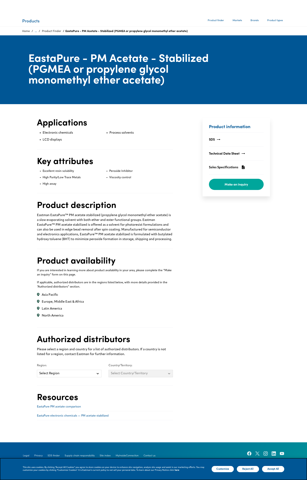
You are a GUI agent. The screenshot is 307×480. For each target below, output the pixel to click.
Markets (237, 20)
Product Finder (51, 31)
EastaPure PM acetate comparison (59, 406)
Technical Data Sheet (224, 153)
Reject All (247, 469)
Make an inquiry (236, 184)
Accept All (273, 469)
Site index (105, 455)
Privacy (38, 455)
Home (26, 31)
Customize (222, 469)
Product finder (216, 20)
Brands (255, 20)
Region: (42, 365)
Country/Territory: (120, 365)
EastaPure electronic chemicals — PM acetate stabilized (73, 415)
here (177, 470)
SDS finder (54, 455)
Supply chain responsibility (80, 455)
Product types (275, 20)
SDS (212, 139)
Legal (26, 455)
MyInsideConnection (127, 455)
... (36, 31)
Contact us (149, 455)
